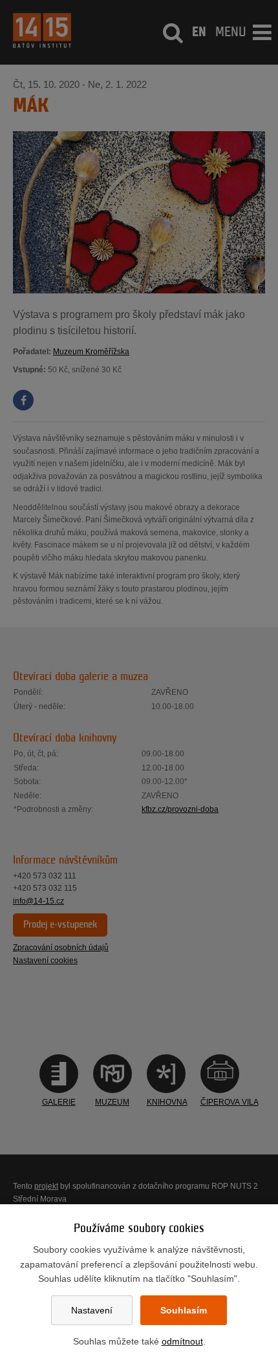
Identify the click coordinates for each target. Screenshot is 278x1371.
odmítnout (182, 1341)
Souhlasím (183, 1310)
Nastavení (91, 1310)
